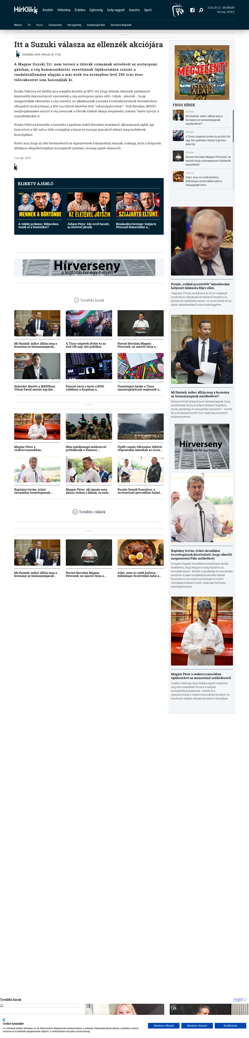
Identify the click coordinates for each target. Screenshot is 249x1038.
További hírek (92, 300)
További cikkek (92, 511)
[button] (201, 10)
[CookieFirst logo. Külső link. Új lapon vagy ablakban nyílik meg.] (4, 1020)
